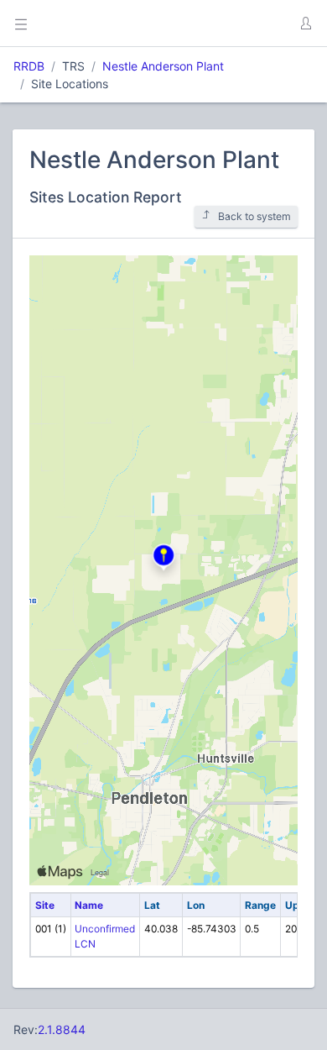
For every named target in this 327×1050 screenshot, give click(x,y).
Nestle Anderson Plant (163, 66)
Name (89, 905)
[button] (305, 23)
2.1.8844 (62, 1029)
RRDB (28, 66)
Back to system (254, 216)
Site (44, 905)
